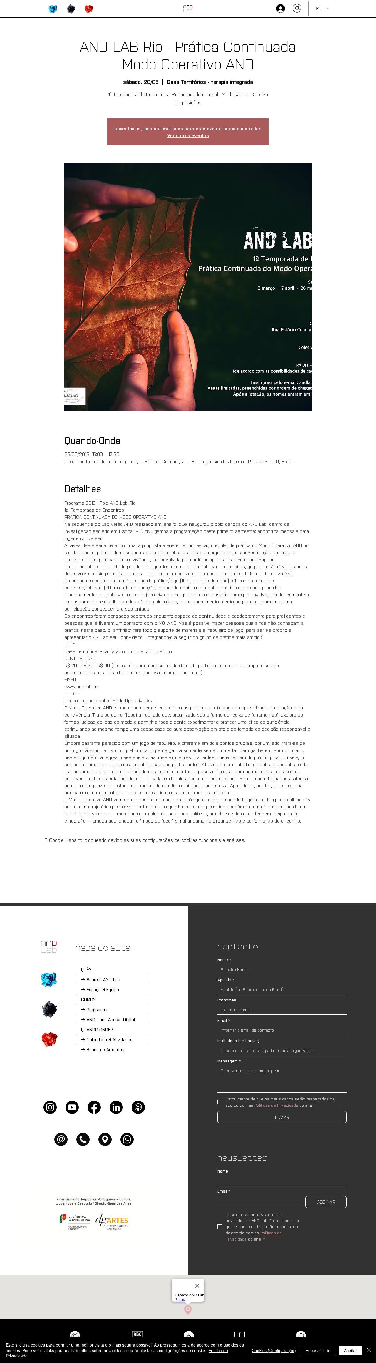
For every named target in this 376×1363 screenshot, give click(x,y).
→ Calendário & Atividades (106, 1039)
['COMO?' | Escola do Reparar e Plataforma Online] (49, 1009)
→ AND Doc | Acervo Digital (108, 1019)
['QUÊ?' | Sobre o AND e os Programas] (49, 979)
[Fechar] (368, 1350)
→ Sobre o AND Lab (100, 979)
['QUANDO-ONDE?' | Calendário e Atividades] (49, 1039)
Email (223, 1020)
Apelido (225, 979)
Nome (224, 959)
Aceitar (350, 1350)
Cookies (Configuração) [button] (274, 1350)
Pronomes (226, 999)
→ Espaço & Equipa (100, 989)
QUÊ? (86, 969)
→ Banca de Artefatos (102, 1049)
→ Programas (94, 1009)
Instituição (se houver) (238, 1040)
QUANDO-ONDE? (97, 1029)
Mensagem (229, 1060)
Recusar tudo (318, 1350)
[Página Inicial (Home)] (49, 947)
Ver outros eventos (188, 135)
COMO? (88, 999)
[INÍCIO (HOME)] (188, 8)
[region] (53, 8)
